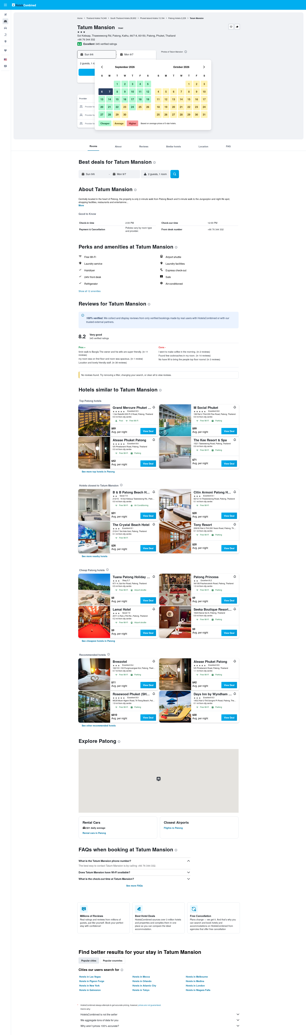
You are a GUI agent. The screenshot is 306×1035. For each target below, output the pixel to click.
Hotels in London (195, 985)
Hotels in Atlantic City (144, 985)
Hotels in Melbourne (197, 976)
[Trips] (5, 50)
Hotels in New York (89, 985)
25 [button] (140, 107)
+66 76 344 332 (86, 39)
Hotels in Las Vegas (90, 976)
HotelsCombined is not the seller (98, 1014)
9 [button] (125, 91)
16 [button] (124, 99)
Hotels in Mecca (141, 976)
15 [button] (117, 99)
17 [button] (132, 99)
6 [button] (102, 91)
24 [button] (132, 107)
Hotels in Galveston (90, 990)
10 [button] (132, 91)
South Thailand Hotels (120, 18)
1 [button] (117, 84)
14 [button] (109, 99)
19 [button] (147, 99)
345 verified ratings (106, 44)
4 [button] (140, 84)
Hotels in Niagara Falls (198, 990)
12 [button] (147, 91)
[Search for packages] (5, 35)
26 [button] (147, 107)
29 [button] (117, 114)
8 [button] (117, 91)
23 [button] (124, 107)
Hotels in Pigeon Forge (91, 981)
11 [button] (140, 91)
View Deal (148, 431)
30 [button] (124, 114)
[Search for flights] (5, 14)
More (81, 205)
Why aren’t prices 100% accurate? (99, 1026)
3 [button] (132, 84)
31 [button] (204, 114)
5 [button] (148, 84)
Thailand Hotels (93, 18)
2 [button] (125, 84)
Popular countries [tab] (112, 960)
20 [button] (101, 107)
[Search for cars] (5, 28)
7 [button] (109, 91)
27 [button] (101, 114)
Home (80, 18)
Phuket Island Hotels (149, 18)
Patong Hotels (174, 18)
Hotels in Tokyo (140, 990)
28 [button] (109, 114)
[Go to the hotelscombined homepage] (23, 4)
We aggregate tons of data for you (99, 1020)
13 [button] (101, 99)
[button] (5, 4)
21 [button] (109, 107)
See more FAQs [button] (134, 885)
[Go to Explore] (5, 41)
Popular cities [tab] (88, 960)
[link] (98, 471)
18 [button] (140, 99)
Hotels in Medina (195, 981)
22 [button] (117, 107)
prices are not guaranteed (149, 1005)
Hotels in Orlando (142, 981)
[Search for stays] (5, 21)
